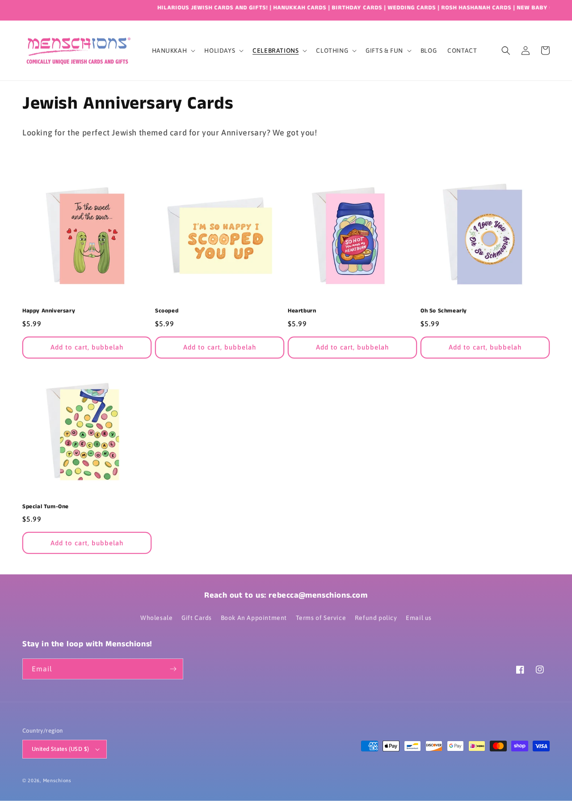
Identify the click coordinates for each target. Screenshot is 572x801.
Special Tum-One (45, 507)
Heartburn (302, 311)
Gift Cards (196, 617)
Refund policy (376, 617)
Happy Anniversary (48, 311)
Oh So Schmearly (444, 311)
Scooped (166, 311)
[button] (173, 50)
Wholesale (156, 617)
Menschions (57, 780)
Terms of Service (321, 617)
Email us (419, 617)
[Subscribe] (173, 668)
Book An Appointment (254, 617)
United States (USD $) (60, 749)
